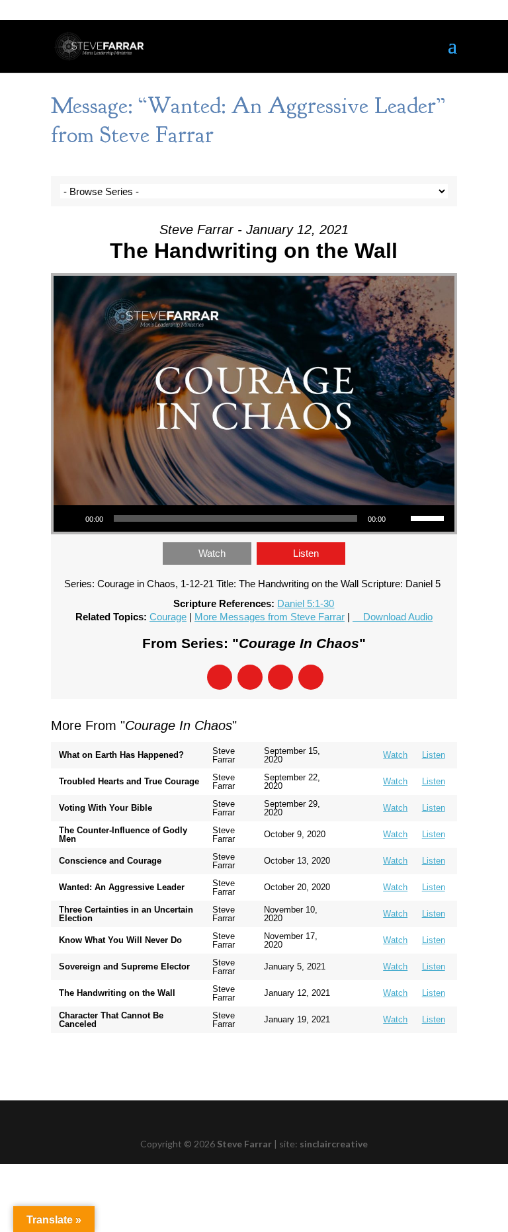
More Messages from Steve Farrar (269, 616)
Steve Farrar (244, 1143)
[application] (254, 518)
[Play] (70, 518)
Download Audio (398, 616)
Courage (168, 616)
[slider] (429, 517)
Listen (306, 553)
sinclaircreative (334, 1143)
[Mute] (400, 518)
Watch (212, 553)
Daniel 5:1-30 (305, 603)
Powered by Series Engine (408, 1059)
